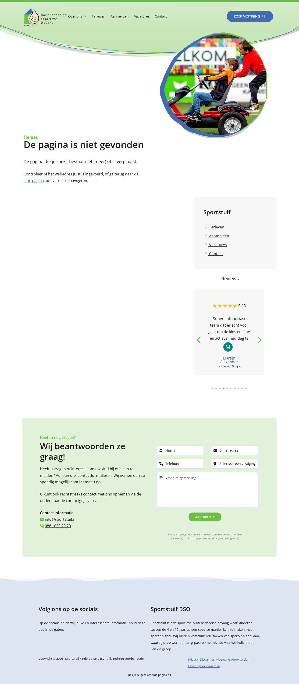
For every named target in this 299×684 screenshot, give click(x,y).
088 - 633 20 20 (58, 525)
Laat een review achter (247, 399)
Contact (161, 16)
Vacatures (142, 16)
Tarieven (98, 16)
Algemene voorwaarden (232, 659)
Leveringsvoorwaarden (204, 666)
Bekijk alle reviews (208, 399)
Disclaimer (207, 659)
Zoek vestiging (247, 16)
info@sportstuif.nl (60, 519)
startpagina (34, 180)
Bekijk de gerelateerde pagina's (148, 675)
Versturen (203, 517)
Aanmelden (120, 16)
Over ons (75, 16)
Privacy (193, 659)
